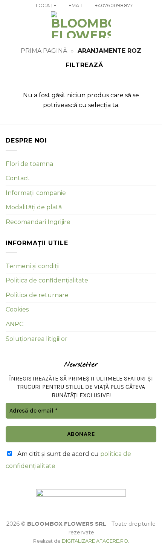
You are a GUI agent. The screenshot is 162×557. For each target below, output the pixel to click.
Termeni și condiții (33, 266)
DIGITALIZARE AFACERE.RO (95, 541)
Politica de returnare (37, 295)
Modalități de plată (34, 207)
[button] (10, 24)
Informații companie (36, 192)
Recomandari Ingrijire (38, 222)
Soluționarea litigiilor (36, 338)
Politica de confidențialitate (47, 280)
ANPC (14, 324)
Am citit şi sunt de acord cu (68, 460)
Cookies (17, 309)
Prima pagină (44, 50)
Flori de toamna (29, 163)
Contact (18, 178)
